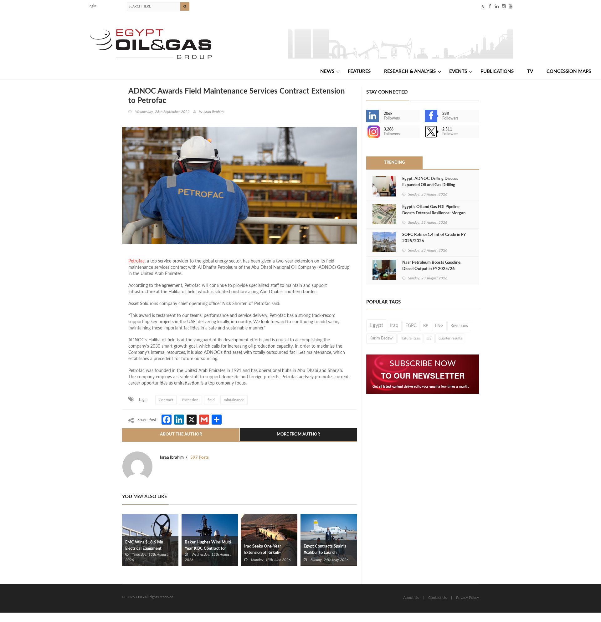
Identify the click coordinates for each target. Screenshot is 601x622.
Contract (166, 400)
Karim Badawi (381, 338)
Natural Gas (410, 338)
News (327, 71)
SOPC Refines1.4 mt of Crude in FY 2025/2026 (433, 238)
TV (530, 71)
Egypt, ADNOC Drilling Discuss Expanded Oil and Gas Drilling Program (430, 185)
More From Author (298, 434)
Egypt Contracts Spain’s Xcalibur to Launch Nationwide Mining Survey (327, 552)
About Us (411, 597)
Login (92, 6)
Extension (190, 400)
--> (366, 131)
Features (359, 71)
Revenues (459, 326)
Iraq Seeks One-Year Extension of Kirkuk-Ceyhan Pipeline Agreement (269, 552)
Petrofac (136, 261)
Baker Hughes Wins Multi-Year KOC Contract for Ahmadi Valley (209, 548)
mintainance (234, 400)
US (429, 338)
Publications (497, 71)
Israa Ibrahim (213, 112)
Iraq (394, 325)
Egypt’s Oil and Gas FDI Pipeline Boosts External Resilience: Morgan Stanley (433, 213)
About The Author (181, 434)
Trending (394, 163)
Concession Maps (569, 71)
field (211, 400)
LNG (439, 326)
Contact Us (437, 597)
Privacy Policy (467, 597)
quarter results (450, 338)
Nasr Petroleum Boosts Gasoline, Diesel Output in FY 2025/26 (431, 266)
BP (425, 326)
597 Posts (199, 458)
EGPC (410, 326)
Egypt (376, 325)
